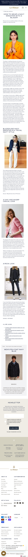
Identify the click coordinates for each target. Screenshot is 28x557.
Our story (3, 479)
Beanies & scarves (5, 533)
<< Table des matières (8, 11)
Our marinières (17, 531)
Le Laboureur (4, 543)
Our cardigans (17, 535)
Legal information (17, 484)
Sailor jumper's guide (5, 494)
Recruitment (3, 486)
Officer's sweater (4, 531)
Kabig (15, 543)
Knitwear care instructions (6, 490)
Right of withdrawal (18, 481)
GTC (15, 486)
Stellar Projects (20, 553)
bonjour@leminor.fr (19, 456)
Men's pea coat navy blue (14, 350)
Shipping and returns (18, 483)
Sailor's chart (4, 492)
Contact (15, 479)
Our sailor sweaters (18, 530)
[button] (24, 556)
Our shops (3, 484)
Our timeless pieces (18, 533)
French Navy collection (6, 530)
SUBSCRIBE (14, 428)
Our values (3, 481)
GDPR (15, 488)
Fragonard (3, 541)
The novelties (4, 535)
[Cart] (22, 8)
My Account (16, 494)
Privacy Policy (17, 490)
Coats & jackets (17, 541)
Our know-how (4, 483)
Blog (2, 488)
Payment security (17, 492)
